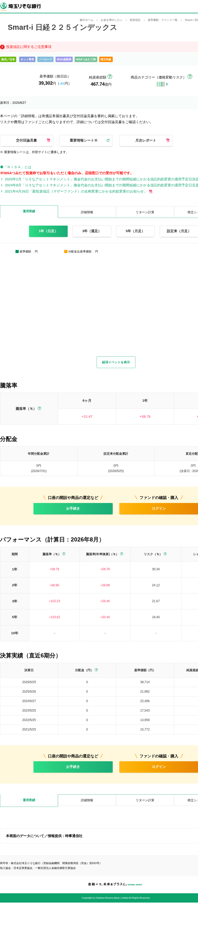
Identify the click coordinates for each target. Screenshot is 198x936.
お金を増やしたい (111, 20)
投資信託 (135, 20)
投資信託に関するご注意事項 (28, 47)
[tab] (29, 800)
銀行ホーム (86, 20)
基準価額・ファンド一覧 (163, 20)
